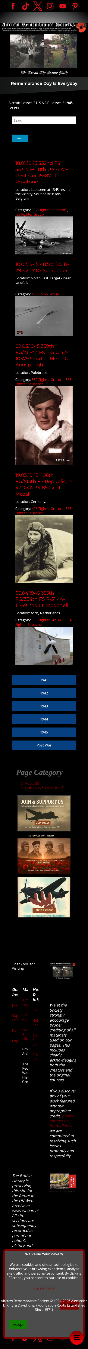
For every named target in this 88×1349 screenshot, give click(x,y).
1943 (44, 706)
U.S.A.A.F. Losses (49, 102)
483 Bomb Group (45, 294)
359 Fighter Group (47, 379)
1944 (44, 719)
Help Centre (37, 1022)
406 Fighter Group (47, 508)
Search (20, 138)
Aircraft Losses (20, 102)
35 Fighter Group (30, 214)
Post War (44, 745)
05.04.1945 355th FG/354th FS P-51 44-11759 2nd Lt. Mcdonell (41, 599)
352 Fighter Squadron (49, 210)
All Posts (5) (30, 783)
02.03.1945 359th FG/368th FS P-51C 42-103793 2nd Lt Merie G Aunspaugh (41, 355)
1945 (44, 732)
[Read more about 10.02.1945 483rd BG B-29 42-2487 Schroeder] (44, 316)
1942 (44, 693)
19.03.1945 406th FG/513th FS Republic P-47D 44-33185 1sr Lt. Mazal (43, 484)
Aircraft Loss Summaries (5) (43, 787)
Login (16, 1040)
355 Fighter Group (47, 620)
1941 (44, 680)
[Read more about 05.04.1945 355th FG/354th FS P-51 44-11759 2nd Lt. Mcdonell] (44, 646)
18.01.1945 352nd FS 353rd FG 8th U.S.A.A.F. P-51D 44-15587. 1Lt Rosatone (42, 172)
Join (15, 1005)
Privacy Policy (38, 1056)
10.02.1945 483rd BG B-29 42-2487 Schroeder (42, 267)
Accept (18, 1324)
